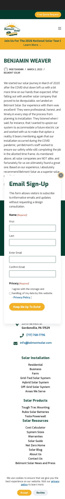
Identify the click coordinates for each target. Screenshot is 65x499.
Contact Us (35, 458)
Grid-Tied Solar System (35, 378)
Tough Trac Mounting (36, 407)
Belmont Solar (12, 73)
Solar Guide (35, 441)
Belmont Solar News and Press (35, 463)
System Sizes (35, 432)
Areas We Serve (35, 391)
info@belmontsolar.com (36, 343)
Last (11, 235)
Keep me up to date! (26, 306)
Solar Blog (35, 450)
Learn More (31, 45)
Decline (40, 492)
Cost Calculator (36, 427)
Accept (24, 492)
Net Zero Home (35, 445)
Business (35, 369)
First (11, 221)
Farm (35, 373)
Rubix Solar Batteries (35, 412)
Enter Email (15, 252)
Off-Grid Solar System (35, 387)
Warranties (35, 436)
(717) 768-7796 (35, 335)
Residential (35, 365)
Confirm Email (17, 267)
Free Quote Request (48, 14)
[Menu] (59, 28)
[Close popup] (60, 175)
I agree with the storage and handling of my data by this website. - (32, 293)
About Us (36, 454)
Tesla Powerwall (35, 416)
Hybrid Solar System (35, 382)
